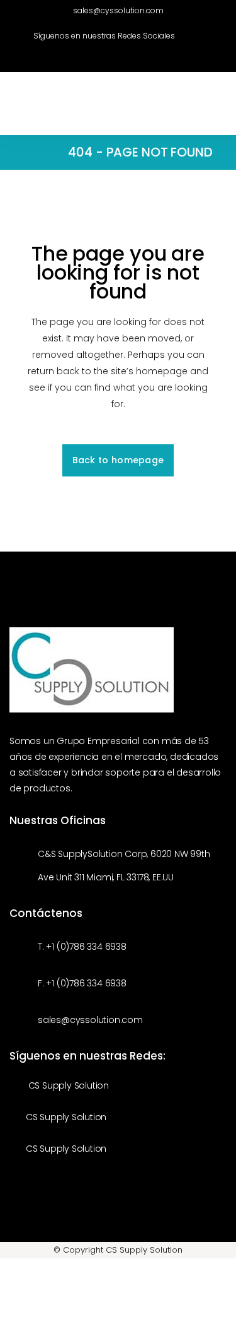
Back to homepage (118, 460)
